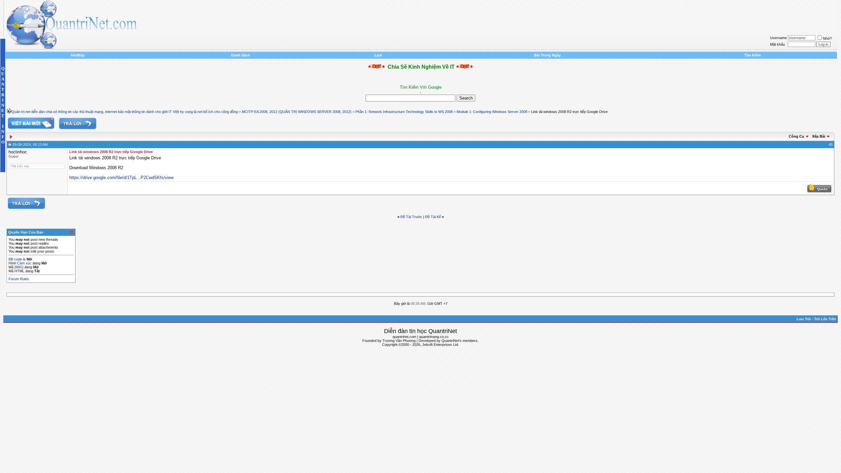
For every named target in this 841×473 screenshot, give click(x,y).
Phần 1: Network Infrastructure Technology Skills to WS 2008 (404, 112)
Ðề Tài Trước (411, 217)
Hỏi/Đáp (78, 55)
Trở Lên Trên (825, 319)
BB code (15, 259)
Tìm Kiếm (752, 55)
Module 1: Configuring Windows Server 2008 (492, 112)
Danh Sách (240, 55)
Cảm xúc (24, 263)
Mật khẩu (777, 44)
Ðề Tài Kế (433, 217)
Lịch (378, 55)
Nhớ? (827, 38)
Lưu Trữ (804, 319)
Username (778, 38)
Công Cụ (796, 136)
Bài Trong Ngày (547, 55)
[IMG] (18, 267)
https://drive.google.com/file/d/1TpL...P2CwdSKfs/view (121, 177)
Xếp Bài (818, 136)
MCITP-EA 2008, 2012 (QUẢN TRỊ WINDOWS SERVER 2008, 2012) (297, 112)
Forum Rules (19, 279)
